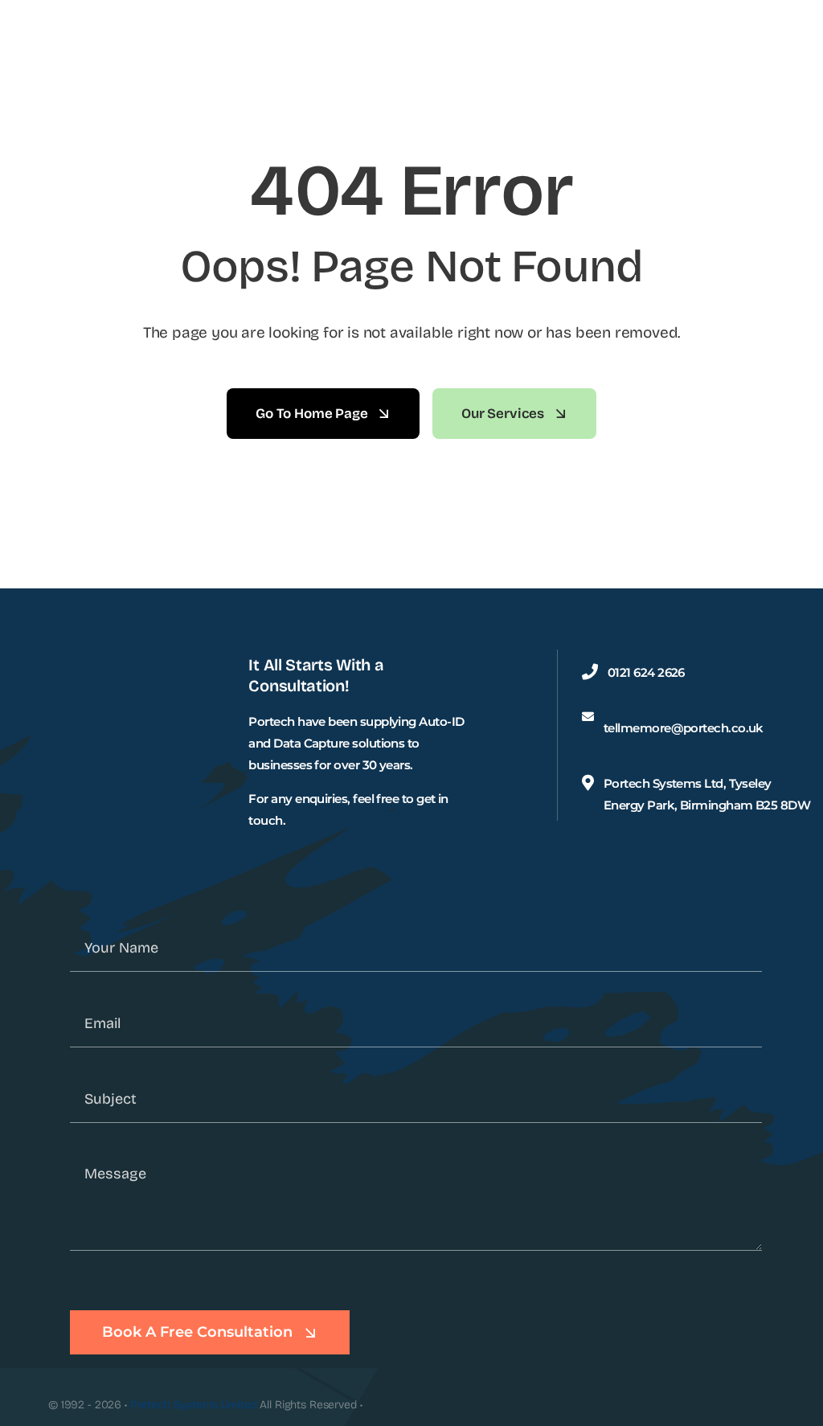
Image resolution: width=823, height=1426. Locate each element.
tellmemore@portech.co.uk (684, 728)
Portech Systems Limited (193, 1405)
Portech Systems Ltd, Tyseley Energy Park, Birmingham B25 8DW (707, 794)
